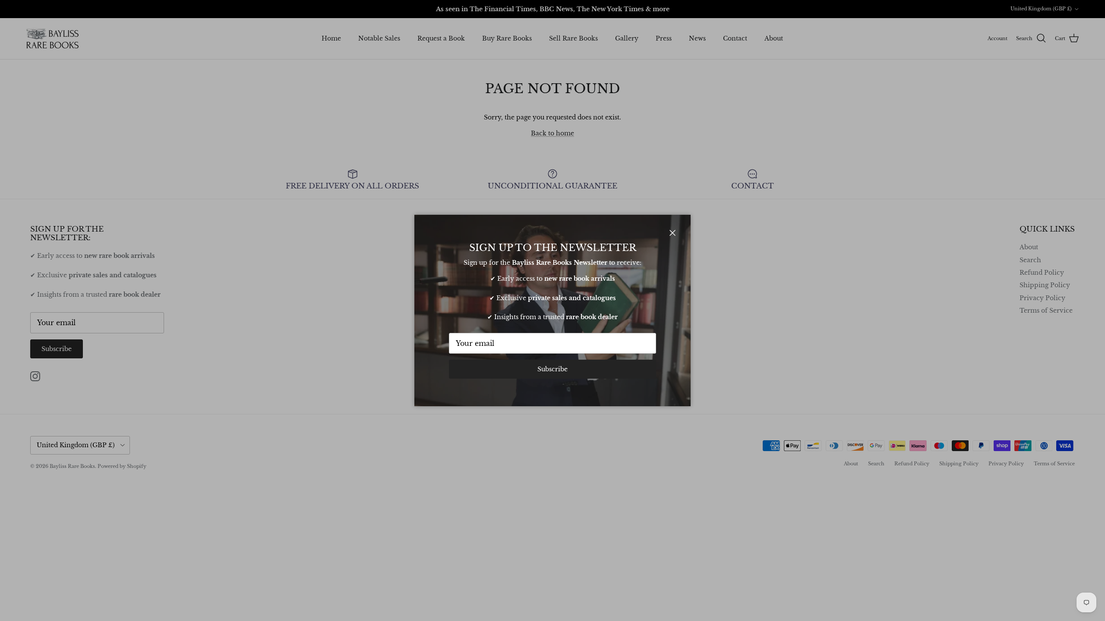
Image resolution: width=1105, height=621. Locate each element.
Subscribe (552, 369)
